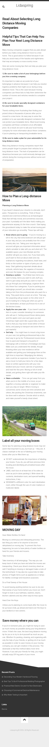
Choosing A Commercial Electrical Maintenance (21, 690)
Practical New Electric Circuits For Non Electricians (23, 686)
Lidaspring (24, 5)
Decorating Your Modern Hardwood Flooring (20, 677)
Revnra (4, 709)
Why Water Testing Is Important (15, 695)
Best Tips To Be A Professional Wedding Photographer (24, 681)
